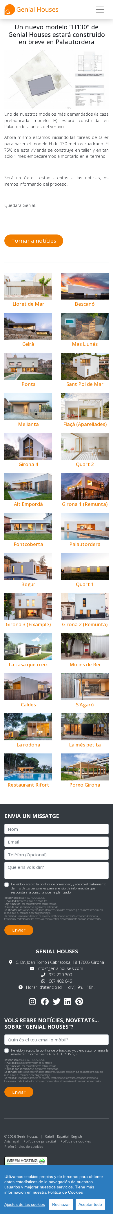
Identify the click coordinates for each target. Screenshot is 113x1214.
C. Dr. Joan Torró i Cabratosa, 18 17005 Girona (60, 962)
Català (49, 1136)
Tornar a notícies (33, 240)
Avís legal (11, 1141)
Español (63, 1136)
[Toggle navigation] (100, 9)
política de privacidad (55, 884)
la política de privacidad (53, 1050)
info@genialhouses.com (60, 968)
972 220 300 (60, 974)
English (76, 1136)
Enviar (19, 930)
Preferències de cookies (23, 1146)
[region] (56, 1189)
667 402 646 (60, 981)
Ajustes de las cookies (24, 1204)
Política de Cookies (65, 1192)
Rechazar (61, 1204)
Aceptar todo (90, 1204)
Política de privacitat (39, 1141)
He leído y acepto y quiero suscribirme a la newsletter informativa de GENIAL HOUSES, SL (60, 1052)
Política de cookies (76, 1141)
